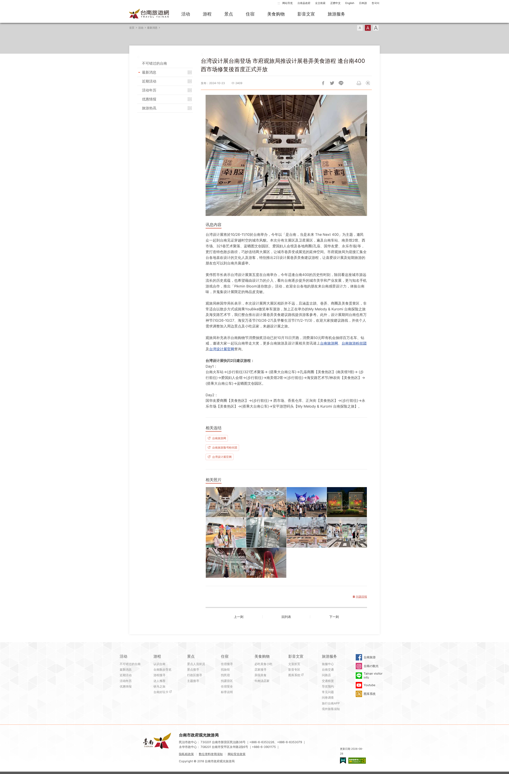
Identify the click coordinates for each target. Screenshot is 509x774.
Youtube (369, 685)
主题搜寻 (193, 681)
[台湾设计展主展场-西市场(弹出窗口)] (307, 532)
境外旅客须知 (331, 709)
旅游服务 (336, 14)
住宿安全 (227, 686)
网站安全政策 (237, 754)
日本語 (363, 3)
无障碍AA (357, 760)
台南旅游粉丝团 (354, 343)
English (349, 3)
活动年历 (149, 90)
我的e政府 (343, 760)
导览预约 (328, 686)
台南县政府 (303, 3)
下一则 (334, 617)
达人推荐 (159, 681)
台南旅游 (370, 657)
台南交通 (328, 669)
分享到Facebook (323, 83)
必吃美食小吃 (263, 664)
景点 (228, 14)
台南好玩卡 (160, 692)
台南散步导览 (162, 669)
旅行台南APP (331, 703)
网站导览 (287, 3)
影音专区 (294, 669)
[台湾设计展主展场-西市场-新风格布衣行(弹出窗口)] (266, 563)
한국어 (375, 3)
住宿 (250, 14)
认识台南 (159, 664)
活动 (185, 14)
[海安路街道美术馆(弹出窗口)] (347, 502)
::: (279, 3)
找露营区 (227, 681)
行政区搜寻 (194, 675)
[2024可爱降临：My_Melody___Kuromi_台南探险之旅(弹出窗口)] (307, 502)
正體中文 (335, 3)
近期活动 (149, 81)
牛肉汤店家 (261, 681)
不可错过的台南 (154, 63)
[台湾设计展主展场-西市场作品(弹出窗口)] (226, 563)
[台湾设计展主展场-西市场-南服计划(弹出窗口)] (226, 502)
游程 (207, 14)
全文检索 (320, 3)
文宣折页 (294, 664)
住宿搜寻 (227, 664)
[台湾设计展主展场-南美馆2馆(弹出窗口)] (266, 532)
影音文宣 (306, 14)
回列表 (286, 617)
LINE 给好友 (341, 83)
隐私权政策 (186, 754)
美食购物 (276, 14)
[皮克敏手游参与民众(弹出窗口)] (226, 532)
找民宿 (225, 675)
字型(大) (376, 28)
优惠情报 (149, 99)
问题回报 (368, 83)
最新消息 (152, 27)
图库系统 (294, 675)
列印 (359, 83)
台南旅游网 (149, 14)
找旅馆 (225, 669)
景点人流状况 (196, 664)
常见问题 (328, 692)
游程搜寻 (159, 675)
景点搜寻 (193, 669)
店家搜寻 (260, 669)
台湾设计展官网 (221, 349)
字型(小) (360, 28)
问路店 (326, 675)
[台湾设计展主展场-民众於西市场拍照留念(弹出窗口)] (266, 502)
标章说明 (227, 692)
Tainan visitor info (373, 675)
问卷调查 (328, 697)
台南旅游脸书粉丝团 (224, 447)
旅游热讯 (149, 108)
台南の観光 (371, 666)
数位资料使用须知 (211, 754)
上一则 (238, 617)
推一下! (332, 83)
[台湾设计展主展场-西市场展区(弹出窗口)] (347, 532)
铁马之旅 (159, 686)
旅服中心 (328, 664)
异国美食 (260, 675)
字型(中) (368, 28)
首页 (131, 27)
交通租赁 (328, 681)
